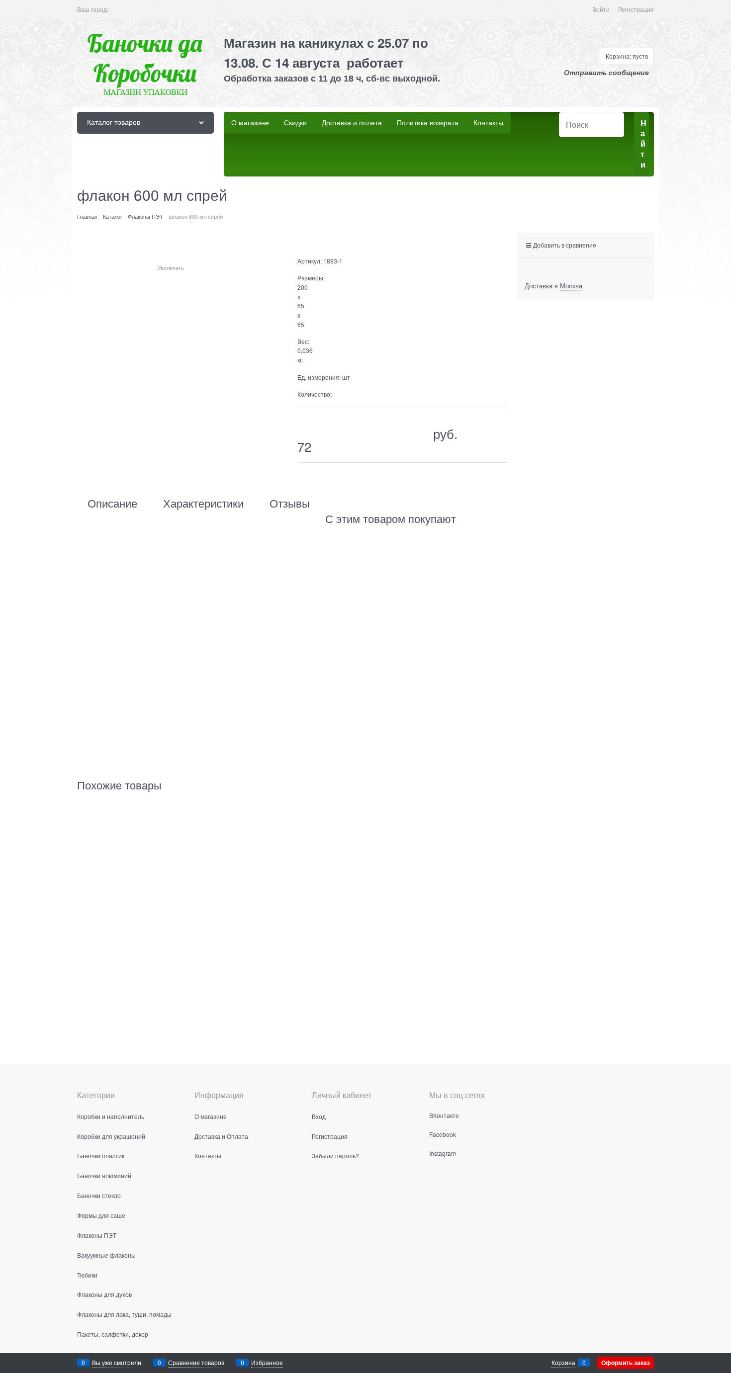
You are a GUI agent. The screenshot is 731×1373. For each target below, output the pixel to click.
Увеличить (171, 267)
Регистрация (636, 9)
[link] (571, 286)
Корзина (563, 1362)
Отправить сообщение (606, 73)
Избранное (267, 1362)
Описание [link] (112, 503)
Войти (601, 9)
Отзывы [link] (290, 503)
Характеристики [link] (203, 503)
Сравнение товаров (196, 1362)
